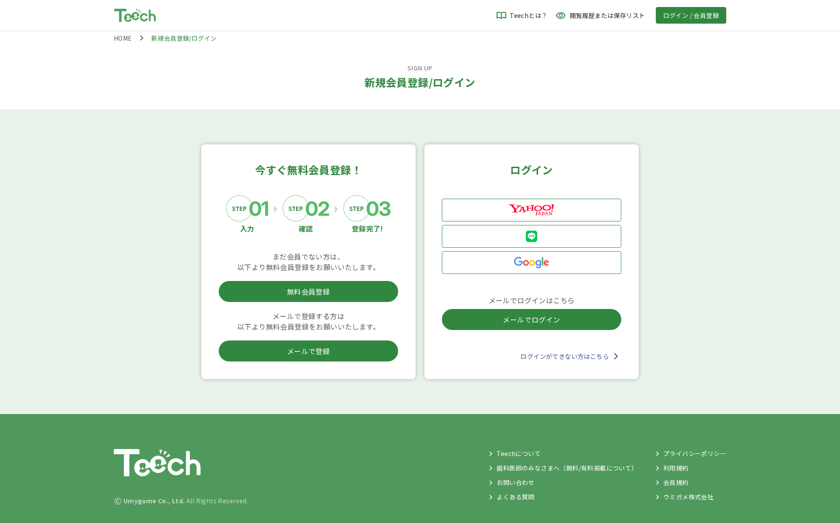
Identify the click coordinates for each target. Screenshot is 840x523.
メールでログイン (531, 319)
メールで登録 (308, 351)
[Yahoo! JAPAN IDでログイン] (531, 210)
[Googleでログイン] (531, 262)
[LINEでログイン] (531, 236)
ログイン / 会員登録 (691, 15)
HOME (123, 38)
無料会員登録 (308, 291)
